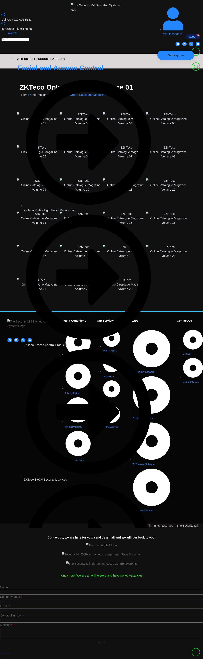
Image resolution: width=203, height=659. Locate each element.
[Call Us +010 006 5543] (3, 14)
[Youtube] (198, 44)
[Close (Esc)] (9, 653)
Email (4, 606)
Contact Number (11, 615)
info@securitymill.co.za (16, 28)
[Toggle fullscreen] (3, 653)
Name (4, 587)
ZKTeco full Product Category (41, 58)
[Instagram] (191, 44)
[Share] (6, 653)
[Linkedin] (184, 44)
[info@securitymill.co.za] (3, 23)
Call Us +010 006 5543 (16, 19)
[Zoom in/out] (1, 653)
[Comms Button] (196, 52)
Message (6, 624)
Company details (11, 596)
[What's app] (196, 66)
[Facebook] (178, 44)
